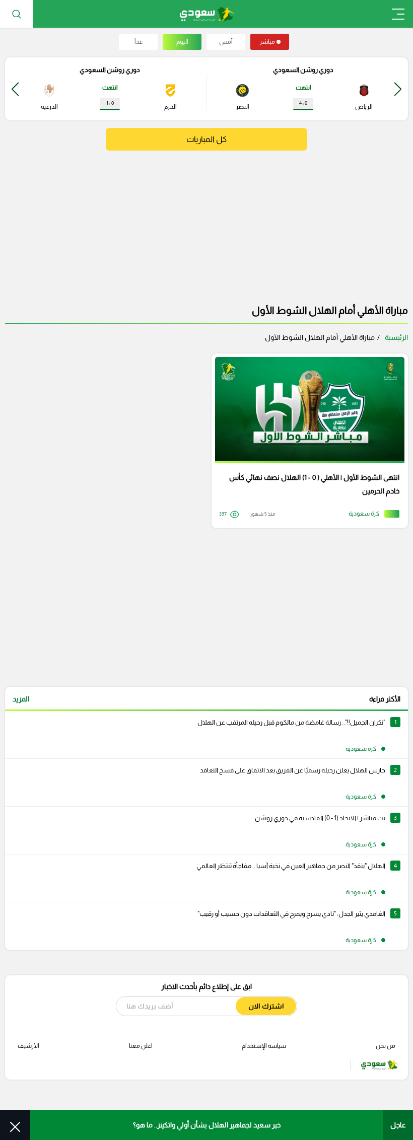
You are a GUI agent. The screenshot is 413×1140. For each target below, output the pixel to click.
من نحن (385, 1045)
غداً (138, 41)
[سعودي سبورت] (207, 14)
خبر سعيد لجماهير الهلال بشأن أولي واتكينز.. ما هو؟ (207, 1125)
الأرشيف (28, 1045)
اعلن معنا (141, 1045)
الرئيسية (396, 337)
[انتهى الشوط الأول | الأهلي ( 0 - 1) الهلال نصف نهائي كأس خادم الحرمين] (306, 440)
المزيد (21, 699)
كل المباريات (206, 139)
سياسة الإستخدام (264, 1045)
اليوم (182, 41)
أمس (226, 41)
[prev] (398, 88)
